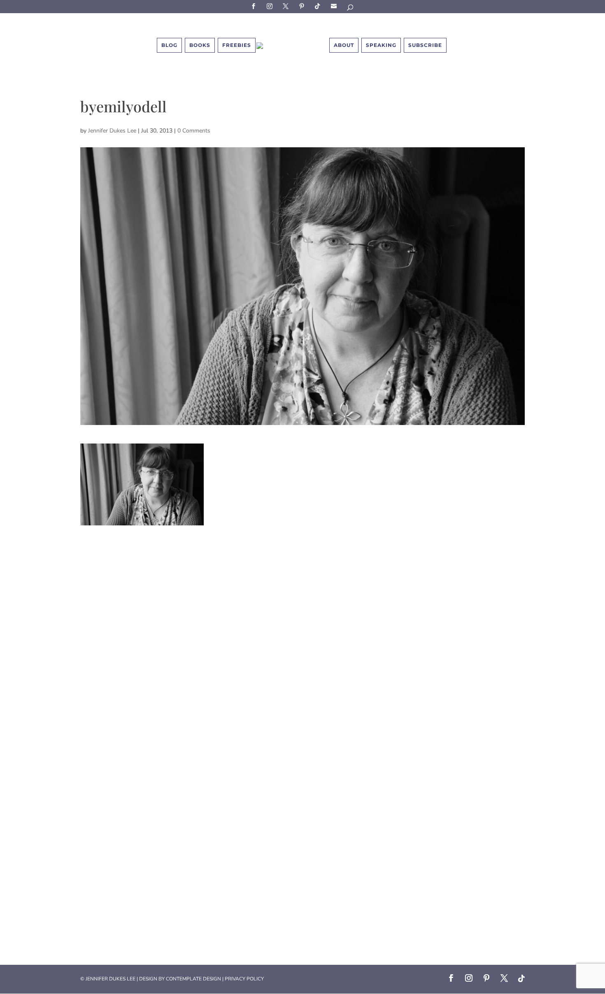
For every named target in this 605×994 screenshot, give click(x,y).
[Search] (350, 9)
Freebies (236, 45)
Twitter (287, 6)
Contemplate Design (193, 978)
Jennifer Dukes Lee (112, 131)
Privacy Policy (244, 978)
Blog (169, 45)
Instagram (271, 6)
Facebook (255, 6)
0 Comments (193, 131)
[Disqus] (302, 628)
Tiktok (319, 6)
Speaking (381, 45)
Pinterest (303, 6)
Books (199, 45)
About (344, 45)
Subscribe (335, 6)
